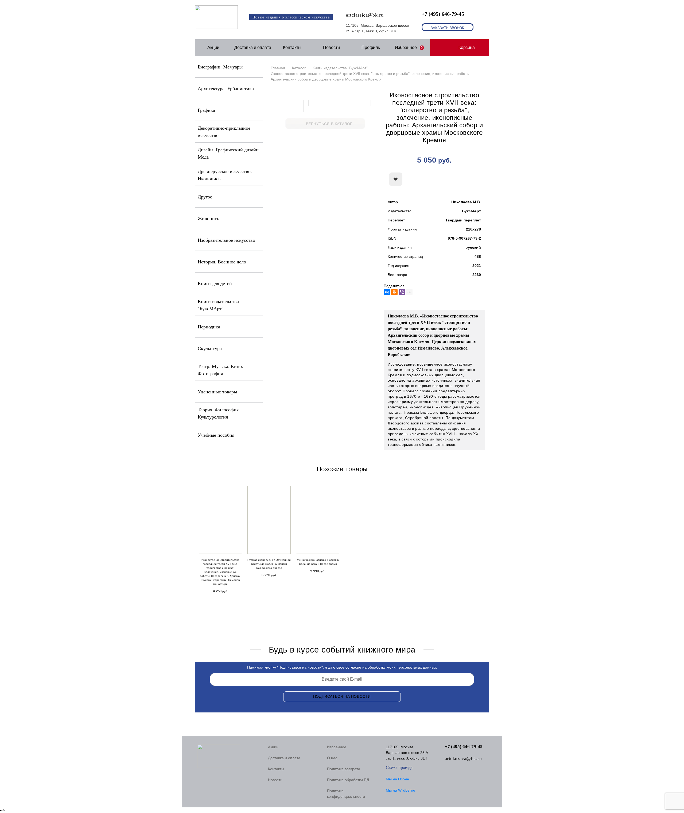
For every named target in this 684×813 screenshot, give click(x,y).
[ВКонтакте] (387, 292)
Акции (213, 47)
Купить (456, 179)
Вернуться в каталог (329, 124)
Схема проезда (399, 767)
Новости (331, 47)
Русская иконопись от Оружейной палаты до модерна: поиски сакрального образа (269, 563)
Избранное (409, 47)
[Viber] (402, 292)
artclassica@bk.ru (364, 15)
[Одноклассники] (394, 292)
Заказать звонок (447, 28)
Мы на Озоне (397, 779)
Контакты (292, 47)
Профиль (371, 47)
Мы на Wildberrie (400, 790)
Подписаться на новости (342, 696)
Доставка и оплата (252, 47)
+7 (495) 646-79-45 (443, 14)
